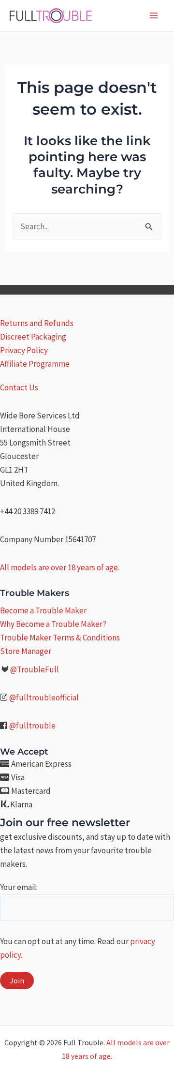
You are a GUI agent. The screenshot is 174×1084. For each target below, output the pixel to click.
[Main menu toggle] (153, 15)
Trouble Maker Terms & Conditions (60, 637)
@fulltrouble (32, 725)
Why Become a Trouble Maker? (53, 624)
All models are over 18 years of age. (59, 567)
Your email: (19, 887)
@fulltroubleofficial (44, 697)
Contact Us (19, 387)
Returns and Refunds (36, 323)
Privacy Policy (24, 350)
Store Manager (25, 651)
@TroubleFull (34, 669)
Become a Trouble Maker (43, 610)
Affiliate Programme (35, 363)
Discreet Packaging (33, 336)
